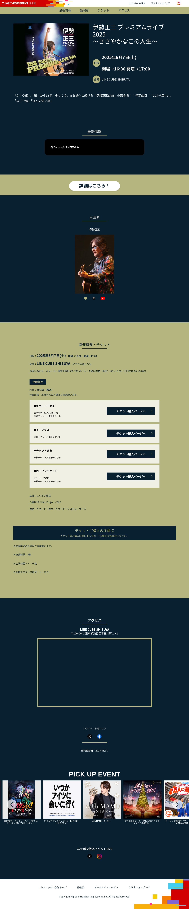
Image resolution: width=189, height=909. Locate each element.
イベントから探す (137, 3)
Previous (12, 804)
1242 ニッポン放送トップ (53, 887)
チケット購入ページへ (131, 411)
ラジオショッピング (160, 3)
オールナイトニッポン (106, 887)
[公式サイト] (85, 298)
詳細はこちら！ (94, 185)
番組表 (80, 887)
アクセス (124, 10)
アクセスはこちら (82, 364)
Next (177, 804)
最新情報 (65, 10)
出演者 (84, 10)
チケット (103, 10)
